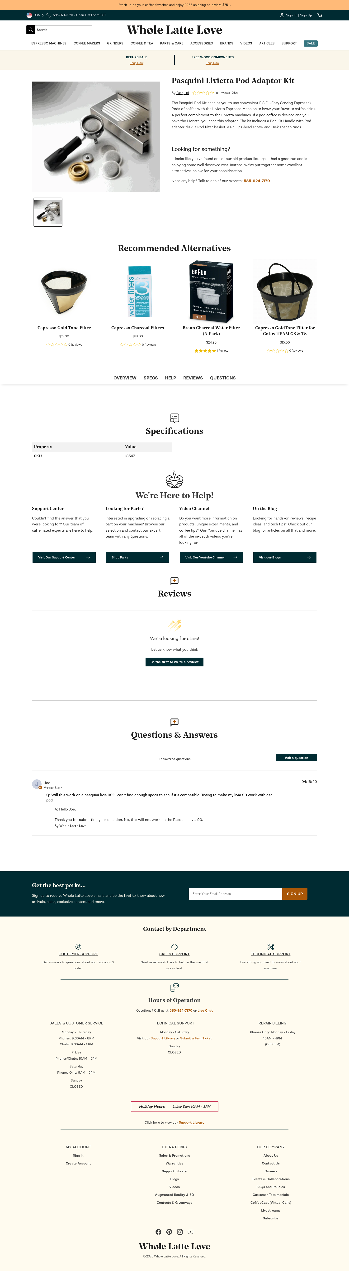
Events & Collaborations (271, 1179)
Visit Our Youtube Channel (205, 557)
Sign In (78, 1156)
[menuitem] (78, 1155)
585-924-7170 (181, 1011)
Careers (270, 1171)
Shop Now (136, 63)
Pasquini (182, 93)
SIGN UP (295, 894)
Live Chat (205, 1011)
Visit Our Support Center (56, 557)
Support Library (163, 1038)
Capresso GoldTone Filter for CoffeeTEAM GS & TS (285, 331)
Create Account (78, 1163)
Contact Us (271, 1163)
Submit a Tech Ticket (196, 1038)
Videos (174, 1187)
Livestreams (270, 1210)
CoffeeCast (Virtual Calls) (270, 1203)
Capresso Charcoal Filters (137, 328)
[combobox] (63, 30)
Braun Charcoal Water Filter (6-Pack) (211, 331)
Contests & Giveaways (174, 1203)
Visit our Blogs (270, 557)
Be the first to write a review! (175, 662)
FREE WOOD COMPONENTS (213, 57)
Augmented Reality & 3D (174, 1195)
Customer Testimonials (271, 1195)
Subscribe (270, 1218)
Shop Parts (120, 557)
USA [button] (35, 15)
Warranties (174, 1163)
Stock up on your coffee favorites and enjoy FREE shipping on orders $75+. (174, 5)
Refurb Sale (136, 57)
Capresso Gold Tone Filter (64, 328)
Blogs (174, 1179)
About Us (271, 1156)
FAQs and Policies (270, 1187)
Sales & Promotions (174, 1156)
